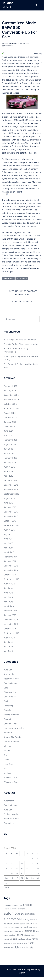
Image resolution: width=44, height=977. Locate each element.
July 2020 (8, 449)
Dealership (8, 705)
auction (15, 909)
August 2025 (10, 413)
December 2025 (11, 395)
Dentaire (7, 710)
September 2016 (11, 579)
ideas (12, 931)
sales (14, 943)
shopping (20, 943)
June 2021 (8, 431)
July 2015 (8, 642)
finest (29, 927)
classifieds (33, 920)
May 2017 (8, 543)
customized (22, 279)
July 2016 (8, 588)
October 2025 (10, 404)
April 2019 (8, 476)
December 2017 (11, 512)
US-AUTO (7, 3)
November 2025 (11, 399)
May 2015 (8, 651)
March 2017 (9, 552)
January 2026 (10, 390)
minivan (12, 935)
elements (7, 927)
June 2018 (8, 503)
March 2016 (9, 606)
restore (6, 943)
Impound (8, 732)
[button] (36, 5)
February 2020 (10, 458)
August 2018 (9, 498)
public (14, 939)
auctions (21, 909)
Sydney (22, 973)
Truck (6, 759)
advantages (12, 905)
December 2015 (11, 619)
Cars (6, 688)
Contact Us (9, 823)
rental (35, 938)
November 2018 (11, 489)
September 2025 (11, 408)
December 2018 (11, 485)
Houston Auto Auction (14, 728)
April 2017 (8, 548)
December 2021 (11, 426)
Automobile (9, 674)
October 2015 (10, 628)
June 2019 (8, 471)
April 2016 (8, 601)
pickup (27, 935)
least (37, 931)
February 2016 (10, 610)
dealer (16, 923)
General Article (10, 723)
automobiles (29, 914)
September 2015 (11, 633)
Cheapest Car (10, 692)
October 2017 (10, 521)
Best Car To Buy (11, 678)
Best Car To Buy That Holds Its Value (21, 344)
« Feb (6, 887)
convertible (8, 279)
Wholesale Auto (11, 777)
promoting (7, 939)
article (20, 905)
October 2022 (10, 417)
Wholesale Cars (11, 782)
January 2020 (10, 462)
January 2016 (10, 615)
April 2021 (8, 435)
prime (33, 935)
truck (31, 942)
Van (5, 768)
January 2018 (10, 507)
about (6, 905)
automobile (13, 913)
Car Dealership (10, 683)
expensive (23, 927)
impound (19, 931)
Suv (5, 755)
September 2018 (11, 494)
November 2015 (11, 624)
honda (35, 927)
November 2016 (11, 570)
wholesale (27, 947)
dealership (31, 923)
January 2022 (10, 422)
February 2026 (10, 386)
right (10, 943)
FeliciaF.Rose (11, 43)
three (25, 943)
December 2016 (11, 566)
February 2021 (10, 440)
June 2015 (8, 646)
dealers (22, 924)
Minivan (7, 746)
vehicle (7, 948)
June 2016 (8, 592)
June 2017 (8, 538)
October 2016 (10, 574)
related (28, 939)
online (20, 934)
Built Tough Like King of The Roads (20, 339)
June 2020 (9, 453)
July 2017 (8, 534)
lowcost (6, 935)
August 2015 (9, 637)
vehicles (16, 947)
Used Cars (8, 764)
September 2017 (11, 525)
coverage (8, 923)
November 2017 (11, 516)
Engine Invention (11, 714)
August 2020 (10, 444)
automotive (12, 919)
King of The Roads (12, 737)
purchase (21, 939)
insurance (29, 930)
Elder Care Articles (21, 301)
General (7, 719)
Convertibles (8, 46)
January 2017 (10, 561)
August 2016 (9, 583)
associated (7, 909)
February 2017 (10, 557)
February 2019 (10, 480)
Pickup (7, 750)
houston (6, 931)
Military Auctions (11, 741)
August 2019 (9, 467)
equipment (15, 927)
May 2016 (8, 597)
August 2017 (9, 530)
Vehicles (7, 773)
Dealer (7, 701)
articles (27, 904)
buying (25, 919)
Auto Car (8, 669)
